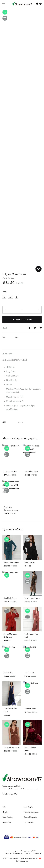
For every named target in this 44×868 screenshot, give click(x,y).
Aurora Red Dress (31, 471)
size (4, 291)
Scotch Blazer (29, 562)
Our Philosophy (29, 822)
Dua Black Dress (10, 598)
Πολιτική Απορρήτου (31, 812)
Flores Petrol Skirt (10, 471)
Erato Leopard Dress (32, 598)
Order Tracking (7, 817)
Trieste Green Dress (11, 562)
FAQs (28, 853)
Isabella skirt (29, 673)
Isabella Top (8, 673)
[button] (4, 296)
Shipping (5, 812)
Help (4, 807)
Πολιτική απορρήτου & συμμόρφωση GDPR (21, 851)
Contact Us (37, 853)
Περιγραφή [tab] (7, 354)
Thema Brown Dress (11, 747)
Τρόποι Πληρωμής (30, 817)
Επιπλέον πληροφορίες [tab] (14, 360)
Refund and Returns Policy (13, 853)
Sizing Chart (6, 822)
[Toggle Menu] (3, 3)
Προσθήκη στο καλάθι (22, 319)
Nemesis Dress (30, 708)
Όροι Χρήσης (28, 807)
